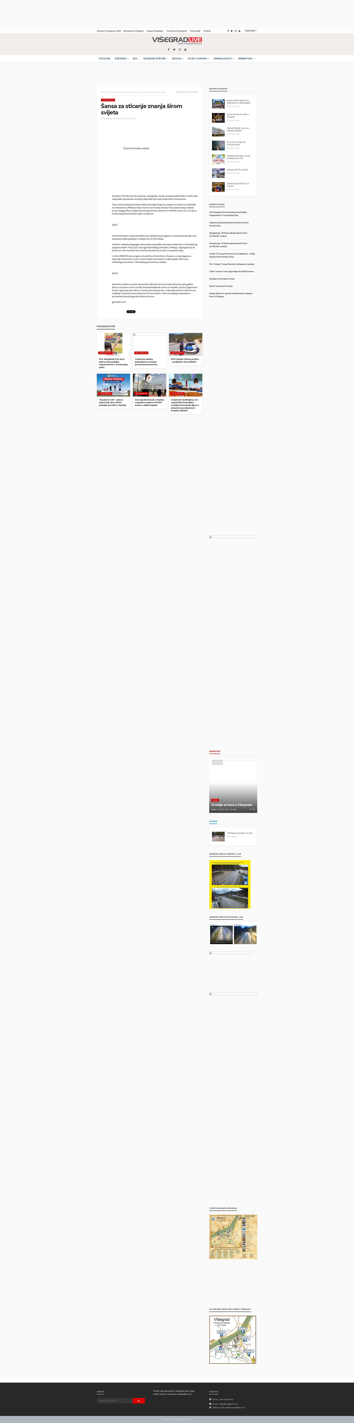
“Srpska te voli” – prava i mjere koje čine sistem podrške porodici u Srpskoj (112, 402)
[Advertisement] (25, 14)
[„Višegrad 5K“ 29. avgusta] (218, 173)
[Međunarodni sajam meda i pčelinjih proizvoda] (218, 159)
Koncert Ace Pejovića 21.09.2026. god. (236, 143)
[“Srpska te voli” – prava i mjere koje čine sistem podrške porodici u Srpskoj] (113, 385)
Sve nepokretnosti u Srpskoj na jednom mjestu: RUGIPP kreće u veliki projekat (149, 402)
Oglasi (215, 800)
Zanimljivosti (223, 58)
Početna (104, 58)
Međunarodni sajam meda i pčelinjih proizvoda (238, 157)
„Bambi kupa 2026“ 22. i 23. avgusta (238, 184)
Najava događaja (155, 30)
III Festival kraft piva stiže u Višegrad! (238, 115)
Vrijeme (207, 30)
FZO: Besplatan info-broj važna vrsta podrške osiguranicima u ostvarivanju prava (113, 363)
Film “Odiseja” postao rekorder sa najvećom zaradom (231, 264)
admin (213, 809)
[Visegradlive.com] (177, 40)
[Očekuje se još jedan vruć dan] (218, 836)
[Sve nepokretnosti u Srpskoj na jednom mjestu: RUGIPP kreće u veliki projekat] (149, 385)
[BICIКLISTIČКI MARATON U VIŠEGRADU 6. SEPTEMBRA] (218, 104)
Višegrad (120, 58)
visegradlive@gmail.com (228, 1404)
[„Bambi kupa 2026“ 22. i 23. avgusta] (218, 187)
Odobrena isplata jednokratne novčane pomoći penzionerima (146, 362)
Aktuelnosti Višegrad (133, 30)
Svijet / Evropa (197, 58)
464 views (132, 118)
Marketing (195, 30)
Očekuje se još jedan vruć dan (221, 279)
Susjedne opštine (154, 58)
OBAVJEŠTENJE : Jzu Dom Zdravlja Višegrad (238, 129)
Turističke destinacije (176, 30)
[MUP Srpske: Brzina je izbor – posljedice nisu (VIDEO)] (185, 344)
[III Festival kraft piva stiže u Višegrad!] (218, 118)
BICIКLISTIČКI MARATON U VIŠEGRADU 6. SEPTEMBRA (238, 101)
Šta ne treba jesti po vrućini (221, 286)
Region (176, 58)
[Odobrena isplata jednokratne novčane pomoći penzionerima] (149, 344)
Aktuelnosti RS (108, 100)
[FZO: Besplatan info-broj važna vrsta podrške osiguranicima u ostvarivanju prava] (113, 344)
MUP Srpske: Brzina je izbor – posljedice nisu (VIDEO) (185, 360)
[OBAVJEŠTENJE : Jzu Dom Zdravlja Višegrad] (218, 132)
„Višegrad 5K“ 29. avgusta (237, 170)
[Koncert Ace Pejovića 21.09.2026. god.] (218, 145)
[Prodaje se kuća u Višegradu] (233, 785)
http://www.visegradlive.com (233, 1407)
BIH (135, 58)
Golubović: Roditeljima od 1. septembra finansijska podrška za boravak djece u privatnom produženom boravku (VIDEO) (185, 405)
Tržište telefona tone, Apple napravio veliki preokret (231, 271)
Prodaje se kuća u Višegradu (231, 805)
